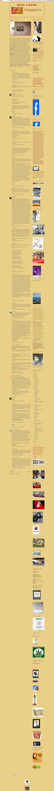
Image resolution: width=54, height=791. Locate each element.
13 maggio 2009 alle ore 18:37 (18, 342)
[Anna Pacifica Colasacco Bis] (36, 114)
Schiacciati (36, 396)
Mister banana (36, 391)
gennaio (36, 439)
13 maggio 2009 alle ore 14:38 (18, 82)
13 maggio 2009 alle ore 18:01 (18, 317)
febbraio (36, 437)
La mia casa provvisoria (37, 405)
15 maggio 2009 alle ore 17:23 (18, 467)
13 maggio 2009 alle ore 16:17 (18, 194)
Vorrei (35, 403)
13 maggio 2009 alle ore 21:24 (18, 427)
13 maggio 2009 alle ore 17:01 (18, 271)
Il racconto (36, 406)
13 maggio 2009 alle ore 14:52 (18, 113)
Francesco (35, 394)
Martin (13, 93)
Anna (13, 115)
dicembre (36, 378)
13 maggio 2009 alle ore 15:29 (18, 144)
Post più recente (12, 471)
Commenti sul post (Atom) (16, 473)
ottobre (36, 381)
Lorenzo (35, 432)
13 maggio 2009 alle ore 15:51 (18, 155)
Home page (20, 471)
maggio (36, 387)
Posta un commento (12, 470)
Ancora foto (36, 416)
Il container (36, 426)
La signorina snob (37, 420)
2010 (35, 375)
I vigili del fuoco (36, 433)
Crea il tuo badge (42, 121)
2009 (35, 377)
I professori (36, 412)
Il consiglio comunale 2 (37, 428)
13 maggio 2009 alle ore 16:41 (18, 240)
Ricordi (35, 389)
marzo (36, 436)
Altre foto (35, 417)
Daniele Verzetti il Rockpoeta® (16, 188)
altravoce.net (14, 354)
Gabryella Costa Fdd (15, 344)
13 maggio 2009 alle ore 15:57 (18, 185)
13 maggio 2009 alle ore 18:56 (18, 394)
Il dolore (35, 425)
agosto (36, 383)
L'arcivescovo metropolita (38, 409)
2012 (35, 373)
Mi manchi (36, 393)
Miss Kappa (27, 5)
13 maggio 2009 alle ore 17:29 (18, 309)
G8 (34, 421)
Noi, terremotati (36, 413)
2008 (35, 440)
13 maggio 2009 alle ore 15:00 (18, 127)
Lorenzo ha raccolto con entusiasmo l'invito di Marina (39, 430)
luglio (36, 385)
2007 (35, 442)
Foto (35, 419)
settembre (36, 382)
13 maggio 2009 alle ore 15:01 (18, 138)
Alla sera (35, 410)
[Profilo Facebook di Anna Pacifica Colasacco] (33, 92)
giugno (36, 386)
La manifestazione (37, 390)
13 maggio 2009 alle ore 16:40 (18, 225)
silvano (13, 311)
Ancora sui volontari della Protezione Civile (38, 424)
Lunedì (35, 397)
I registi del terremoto (37, 398)
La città (35, 414)
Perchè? (35, 408)
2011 (35, 374)
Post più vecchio (28, 471)
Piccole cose (36, 400)
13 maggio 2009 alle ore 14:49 (18, 91)
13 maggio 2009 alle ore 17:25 (18, 300)
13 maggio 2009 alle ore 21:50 (18, 446)
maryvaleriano (14, 429)
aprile (36, 435)
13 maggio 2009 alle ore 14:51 (18, 96)
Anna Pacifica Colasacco (36, 121)
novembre (36, 379)
